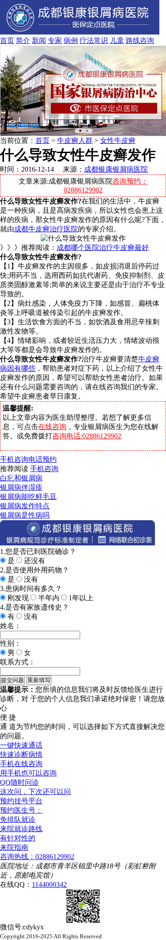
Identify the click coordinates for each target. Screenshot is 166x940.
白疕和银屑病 (21, 478)
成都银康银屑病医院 (116, 169)
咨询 (147, 40)
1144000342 (49, 884)
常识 (101, 40)
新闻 (39, 40)
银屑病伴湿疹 (21, 487)
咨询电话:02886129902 (86, 436)
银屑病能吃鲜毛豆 (28, 496)
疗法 (87, 40)
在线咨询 (52, 426)
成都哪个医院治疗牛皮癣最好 (103, 247)
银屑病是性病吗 (25, 515)
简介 (23, 40)
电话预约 (42, 459)
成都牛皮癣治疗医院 (46, 229)
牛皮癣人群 (75, 140)
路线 (133, 40)
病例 (71, 40)
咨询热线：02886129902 (37, 856)
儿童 (117, 40)
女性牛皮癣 (117, 140)
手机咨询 (14, 459)
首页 (7, 40)
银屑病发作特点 (25, 506)
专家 (55, 40)
